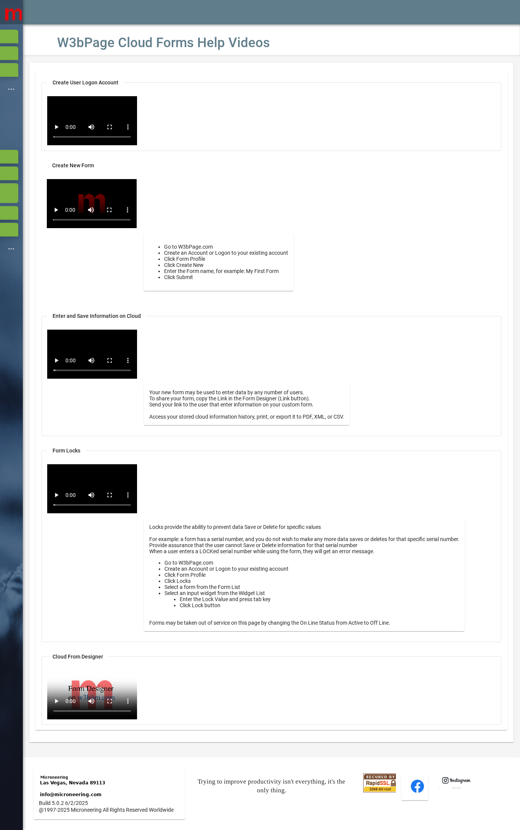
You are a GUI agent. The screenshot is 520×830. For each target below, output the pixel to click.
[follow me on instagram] (456, 787)
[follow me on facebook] (417, 792)
